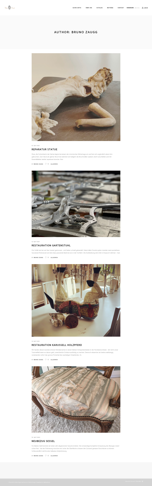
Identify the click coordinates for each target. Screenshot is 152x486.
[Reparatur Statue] (76, 97)
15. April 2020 (36, 437)
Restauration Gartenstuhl (51, 246)
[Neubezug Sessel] (76, 399)
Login (146, 8)
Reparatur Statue (44, 150)
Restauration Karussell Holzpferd (57, 345)
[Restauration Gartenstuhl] (76, 204)
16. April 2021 (36, 146)
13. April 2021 (36, 242)
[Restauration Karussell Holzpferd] (76, 300)
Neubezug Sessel (43, 441)
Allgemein (54, 164)
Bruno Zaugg (38, 164)
